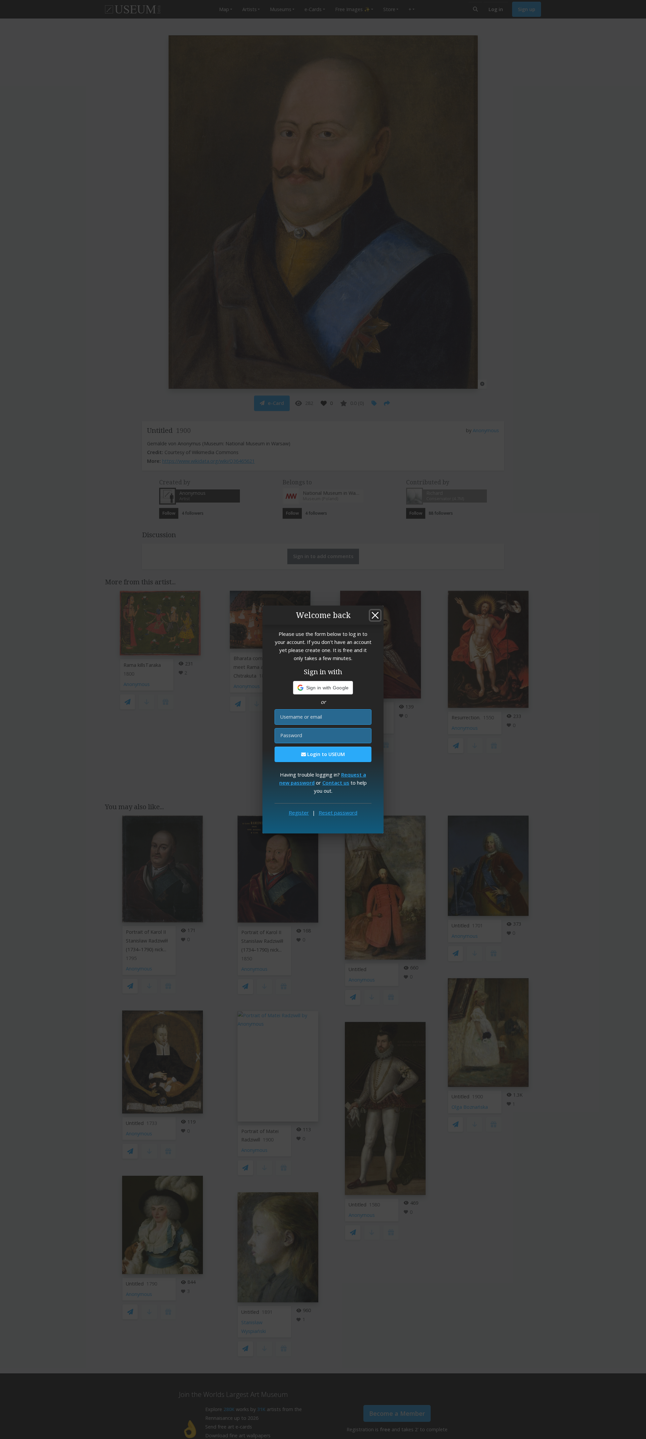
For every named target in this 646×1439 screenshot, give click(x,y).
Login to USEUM (325, 754)
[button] (323, 687)
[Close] (375, 615)
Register (299, 812)
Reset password (338, 812)
